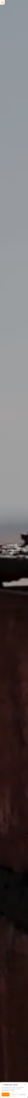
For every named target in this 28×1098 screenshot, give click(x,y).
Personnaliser (22, 1094)
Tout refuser (14, 1094)
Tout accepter (5, 1094)
